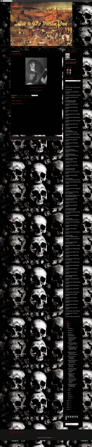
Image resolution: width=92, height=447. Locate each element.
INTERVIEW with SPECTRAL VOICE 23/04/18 (71, 276)
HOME (13, 47)
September (70, 334)
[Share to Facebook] (36, 95)
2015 (68, 405)
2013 (68, 409)
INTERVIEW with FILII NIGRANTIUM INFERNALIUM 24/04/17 (71, 155)
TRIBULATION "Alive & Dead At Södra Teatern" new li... (72, 361)
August (69, 388)
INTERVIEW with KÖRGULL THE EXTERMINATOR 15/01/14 (72, 196)
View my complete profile (70, 62)
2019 (68, 327)
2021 (68, 323)
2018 (68, 400)
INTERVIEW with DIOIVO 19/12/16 (72, 137)
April (69, 392)
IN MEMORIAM (71, 335)
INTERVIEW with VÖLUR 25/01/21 (72, 311)
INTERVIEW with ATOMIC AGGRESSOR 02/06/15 (70, 101)
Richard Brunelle (30, 97)
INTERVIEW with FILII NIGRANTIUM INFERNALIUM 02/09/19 (71, 151)
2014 (68, 407)
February (70, 396)
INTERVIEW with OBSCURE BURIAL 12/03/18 (71, 243)
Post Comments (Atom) (39, 141)
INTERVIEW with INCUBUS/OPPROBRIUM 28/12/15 (72, 179)
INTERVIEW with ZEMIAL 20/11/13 (72, 316)
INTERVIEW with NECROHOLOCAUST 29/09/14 (72, 219)
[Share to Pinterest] (37, 95)
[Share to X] (34, 95)
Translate (75, 425)
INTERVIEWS (26, 47)
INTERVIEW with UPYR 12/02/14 (72, 292)
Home (36, 138)
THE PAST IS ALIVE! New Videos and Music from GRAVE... (72, 370)
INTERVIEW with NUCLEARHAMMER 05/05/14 (71, 236)
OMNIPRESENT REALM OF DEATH (49, 47)
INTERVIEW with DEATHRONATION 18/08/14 (71, 131)
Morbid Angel (23, 97)
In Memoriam (18, 97)
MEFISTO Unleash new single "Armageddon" (72, 357)
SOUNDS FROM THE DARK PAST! (72, 87)
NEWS (19, 47)
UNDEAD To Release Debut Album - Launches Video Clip (72, 353)
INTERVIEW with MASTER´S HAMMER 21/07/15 (71, 199)
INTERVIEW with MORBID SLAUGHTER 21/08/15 (71, 209)
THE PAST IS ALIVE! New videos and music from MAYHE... (72, 380)
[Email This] (32, 95)
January (70, 398)
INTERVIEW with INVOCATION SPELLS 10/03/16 (72, 192)
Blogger (52, 437)
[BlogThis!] (33, 95)
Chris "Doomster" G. (71, 59)
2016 (68, 403)
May (69, 390)
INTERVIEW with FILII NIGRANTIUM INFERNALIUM (72, 385)
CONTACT (72, 47)
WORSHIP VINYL (63, 47)
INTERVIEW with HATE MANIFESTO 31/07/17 (70, 169)
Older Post (58, 138)
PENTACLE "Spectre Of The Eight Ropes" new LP (72, 344)
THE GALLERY (35, 47)
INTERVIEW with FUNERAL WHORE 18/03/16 (71, 159)
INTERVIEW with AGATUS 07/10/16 (72, 95)
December (70, 328)
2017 (68, 402)
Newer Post (14, 138)
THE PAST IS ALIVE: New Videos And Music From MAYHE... (72, 339)
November (70, 330)
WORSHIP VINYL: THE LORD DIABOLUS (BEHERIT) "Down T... (73, 348)
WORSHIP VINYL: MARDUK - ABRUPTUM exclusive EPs (71, 375)
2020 (68, 325)
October (70, 332)
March (69, 394)
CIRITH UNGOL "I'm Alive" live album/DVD (72, 365)
